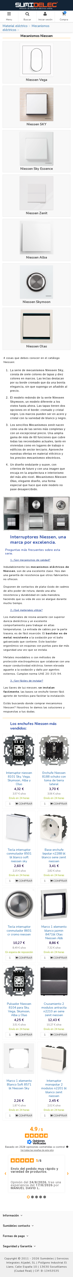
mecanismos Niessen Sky (44, 370)
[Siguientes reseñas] (67, 1174)
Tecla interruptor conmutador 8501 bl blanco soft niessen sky (19, 855)
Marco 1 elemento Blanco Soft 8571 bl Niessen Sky (19, 1084)
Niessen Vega (36, 79)
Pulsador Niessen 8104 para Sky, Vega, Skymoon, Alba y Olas (19, 1009)
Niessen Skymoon (36, 302)
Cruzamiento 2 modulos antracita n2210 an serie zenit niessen (54, 1009)
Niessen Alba (36, 257)
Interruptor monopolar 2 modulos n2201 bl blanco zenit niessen (54, 1088)
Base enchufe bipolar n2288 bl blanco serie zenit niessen (54, 855)
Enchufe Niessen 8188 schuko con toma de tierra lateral (54, 778)
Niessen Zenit (36, 213)
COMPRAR (25, 804)
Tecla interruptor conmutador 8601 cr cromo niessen (19, 930)
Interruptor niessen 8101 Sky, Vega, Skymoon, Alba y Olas (19, 778)
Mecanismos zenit (42, 425)
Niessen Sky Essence (36, 168)
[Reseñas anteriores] (5, 1174)
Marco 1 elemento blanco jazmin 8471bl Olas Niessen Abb (54, 932)
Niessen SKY (36, 124)
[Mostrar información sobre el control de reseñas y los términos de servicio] (67, 1146)
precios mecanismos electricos (37, 457)
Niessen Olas (36, 346)
